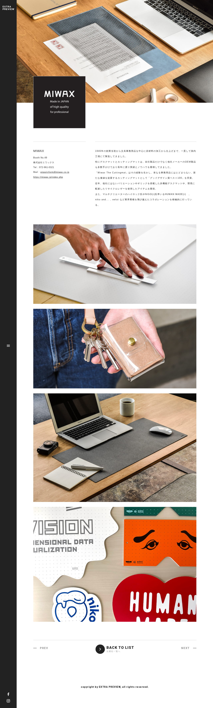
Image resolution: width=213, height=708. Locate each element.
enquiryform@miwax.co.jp (54, 172)
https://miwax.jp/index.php (48, 177)
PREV (44, 648)
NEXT (185, 648)
